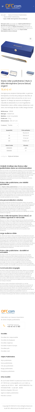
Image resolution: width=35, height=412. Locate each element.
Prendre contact (6, 396)
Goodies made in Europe (9, 346)
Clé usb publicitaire (7, 366)
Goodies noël (5, 351)
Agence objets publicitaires (9, 393)
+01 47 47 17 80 (13, 326)
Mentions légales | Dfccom (9, 390)
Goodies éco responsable (9, 337)
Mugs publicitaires (7, 368)
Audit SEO (7, 408)
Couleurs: (4, 125)
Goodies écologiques (8, 340)
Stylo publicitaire (6, 360)
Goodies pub (5, 348)
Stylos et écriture (13, 156)
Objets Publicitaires (8, 357)
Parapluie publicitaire (7, 371)
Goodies (4, 334)
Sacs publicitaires (6, 363)
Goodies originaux (7, 343)
